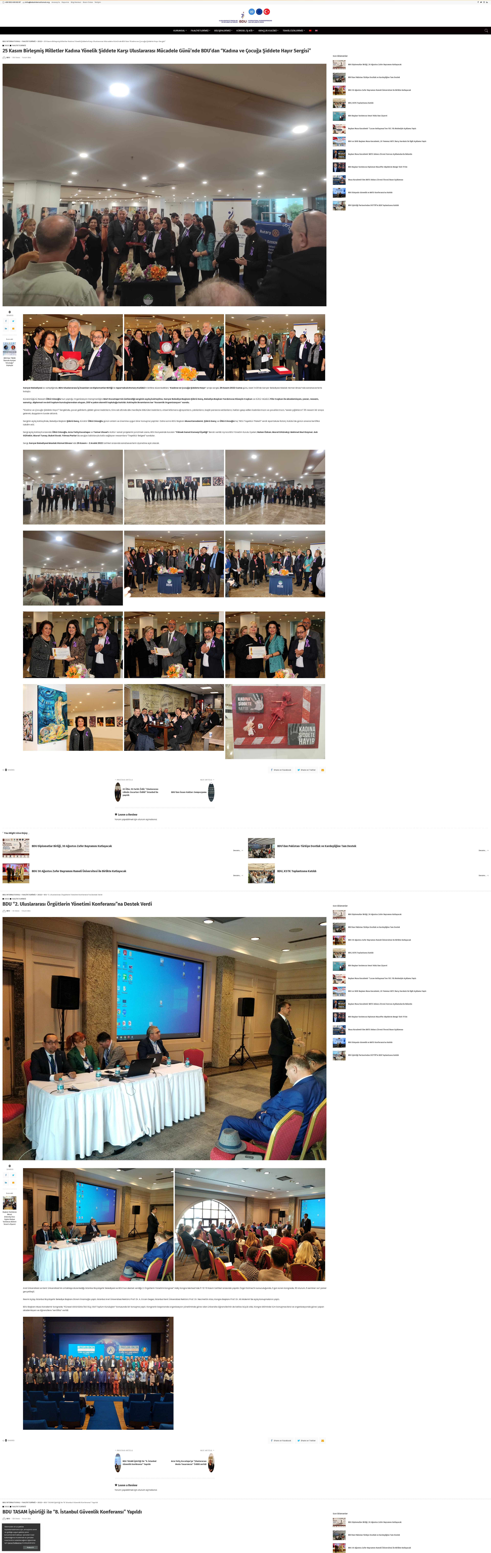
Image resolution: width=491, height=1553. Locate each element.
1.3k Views (16, 1518)
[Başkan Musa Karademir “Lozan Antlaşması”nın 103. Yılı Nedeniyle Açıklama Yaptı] (339, 129)
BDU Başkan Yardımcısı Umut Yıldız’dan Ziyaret (367, 116)
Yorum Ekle (26, 57)
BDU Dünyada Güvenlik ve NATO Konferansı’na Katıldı (370, 192)
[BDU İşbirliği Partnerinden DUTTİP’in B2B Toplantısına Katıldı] (339, 205)
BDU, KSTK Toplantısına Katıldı (360, 103)
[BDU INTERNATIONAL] (245, 15)
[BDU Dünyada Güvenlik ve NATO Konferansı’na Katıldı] (339, 193)
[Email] (13, 328)
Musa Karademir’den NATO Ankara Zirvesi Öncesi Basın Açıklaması (375, 180)
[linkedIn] (6, 328)
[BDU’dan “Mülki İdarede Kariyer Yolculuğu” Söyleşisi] (9, 349)
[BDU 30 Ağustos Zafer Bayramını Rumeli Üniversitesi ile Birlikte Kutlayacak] (339, 90)
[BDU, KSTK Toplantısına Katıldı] (339, 103)
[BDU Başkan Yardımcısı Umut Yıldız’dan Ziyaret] (339, 116)
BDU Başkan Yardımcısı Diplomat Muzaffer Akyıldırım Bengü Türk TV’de (377, 167)
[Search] (486, 30)
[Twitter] (13, 321)
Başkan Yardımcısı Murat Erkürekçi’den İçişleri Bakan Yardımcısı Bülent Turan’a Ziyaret (10, 1218)
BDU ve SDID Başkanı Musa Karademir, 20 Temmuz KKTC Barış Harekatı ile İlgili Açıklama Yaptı (387, 141)
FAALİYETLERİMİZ (19, 45)
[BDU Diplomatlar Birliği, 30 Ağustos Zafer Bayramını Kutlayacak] (339, 65)
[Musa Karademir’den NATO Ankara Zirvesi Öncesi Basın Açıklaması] (339, 180)
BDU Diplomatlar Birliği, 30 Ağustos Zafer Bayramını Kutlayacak (374, 64)
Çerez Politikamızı (15, 1543)
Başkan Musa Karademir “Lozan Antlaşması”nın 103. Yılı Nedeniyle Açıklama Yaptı (382, 128)
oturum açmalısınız (147, 819)
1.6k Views (16, 57)
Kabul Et (30, 1547)
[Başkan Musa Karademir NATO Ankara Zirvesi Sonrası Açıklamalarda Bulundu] (339, 154)
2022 (6, 45)
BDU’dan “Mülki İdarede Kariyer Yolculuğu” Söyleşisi (9, 361)
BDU (8, 57)
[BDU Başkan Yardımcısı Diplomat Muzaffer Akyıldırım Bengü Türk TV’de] (339, 167)
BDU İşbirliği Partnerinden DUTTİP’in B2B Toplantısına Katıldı (373, 205)
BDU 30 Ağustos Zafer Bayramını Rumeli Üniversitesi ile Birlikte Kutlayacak (379, 90)
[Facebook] (6, 321)
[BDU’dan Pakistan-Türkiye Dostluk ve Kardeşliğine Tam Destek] (339, 77)
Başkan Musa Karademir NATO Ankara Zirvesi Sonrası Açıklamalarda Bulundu (380, 154)
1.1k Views (15, 911)
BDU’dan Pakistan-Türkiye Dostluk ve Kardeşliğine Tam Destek (374, 77)
